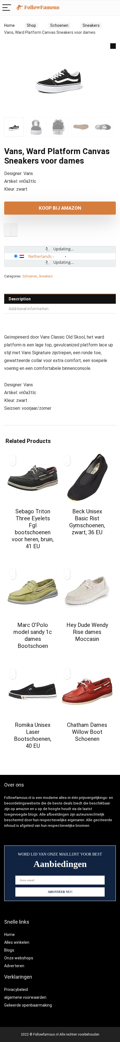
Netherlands (40, 256)
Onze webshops (18, 958)
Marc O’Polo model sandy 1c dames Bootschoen (32, 635)
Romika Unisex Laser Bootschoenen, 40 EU (32, 735)
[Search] (101, 8)
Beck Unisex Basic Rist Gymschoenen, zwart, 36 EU (87, 522)
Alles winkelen (16, 942)
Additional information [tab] (29, 308)
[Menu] (6, 8)
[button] (113, 46)
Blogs (9, 950)
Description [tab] (20, 299)
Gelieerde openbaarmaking (28, 1005)
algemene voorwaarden (25, 997)
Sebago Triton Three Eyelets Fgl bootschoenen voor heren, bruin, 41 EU (33, 529)
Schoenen (59, 25)
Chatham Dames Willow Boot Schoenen (87, 732)
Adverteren (14, 966)
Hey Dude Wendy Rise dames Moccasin (87, 632)
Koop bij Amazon (60, 208)
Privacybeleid (16, 989)
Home (9, 25)
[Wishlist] (113, 7)
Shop (31, 25)
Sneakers (91, 25)
